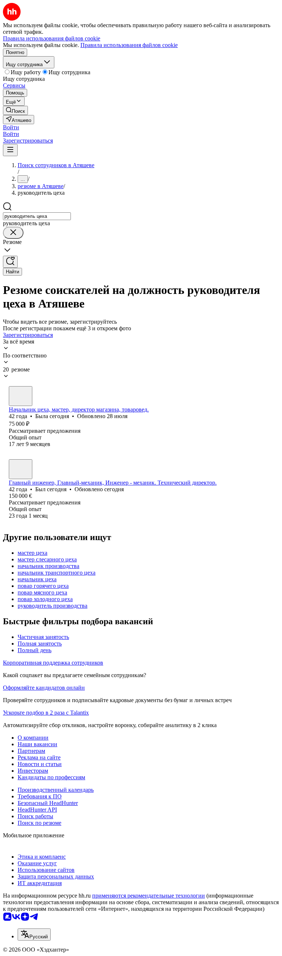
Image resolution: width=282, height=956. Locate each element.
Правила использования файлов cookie (129, 45)
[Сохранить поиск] (10, 262)
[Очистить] (13, 233)
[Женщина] (20, 396)
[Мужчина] (20, 469)
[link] (15, 110)
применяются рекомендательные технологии (148, 895)
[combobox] (37, 216)
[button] (11, 127)
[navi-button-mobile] (10, 150)
